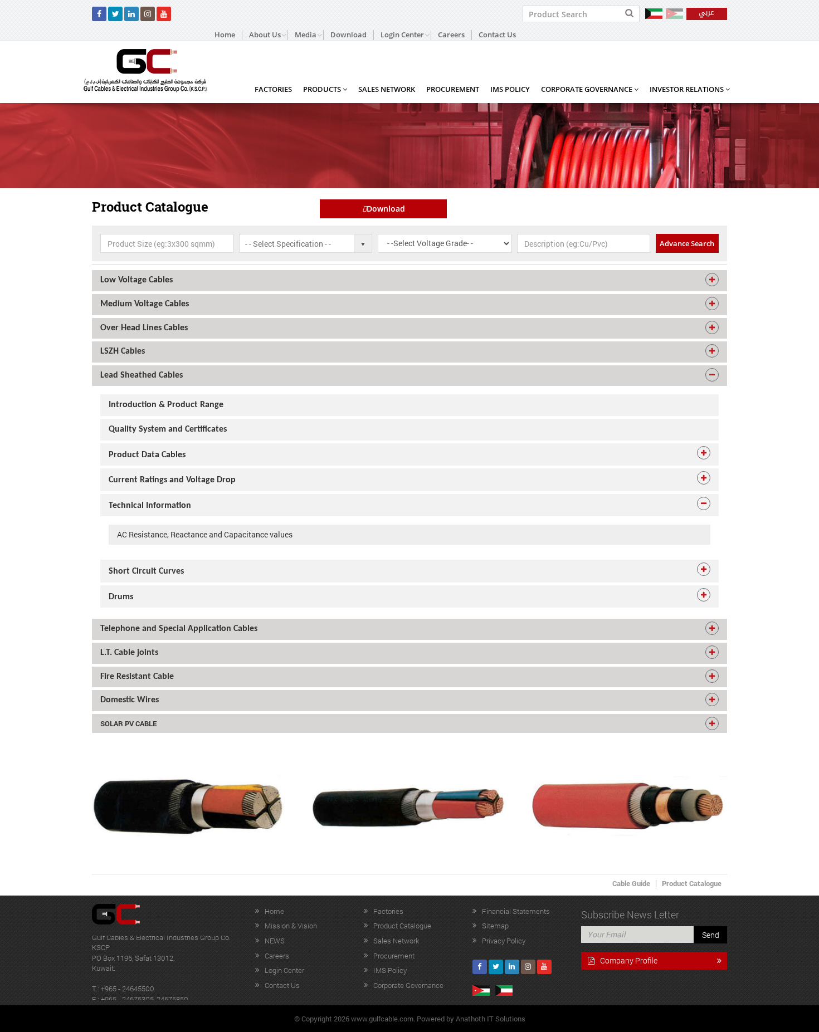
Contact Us (497, 35)
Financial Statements (516, 911)
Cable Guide (631, 883)
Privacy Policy (503, 941)
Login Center (284, 970)
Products (323, 89)
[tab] (409, 280)
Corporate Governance (587, 89)
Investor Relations (687, 89)
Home (224, 35)
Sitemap (495, 926)
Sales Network (386, 89)
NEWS (275, 941)
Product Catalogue (692, 883)
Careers (451, 35)
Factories (273, 89)
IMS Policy (510, 89)
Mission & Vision (291, 926)
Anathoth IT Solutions (490, 1019)
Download (348, 35)
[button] (409, 280)
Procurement (452, 89)
